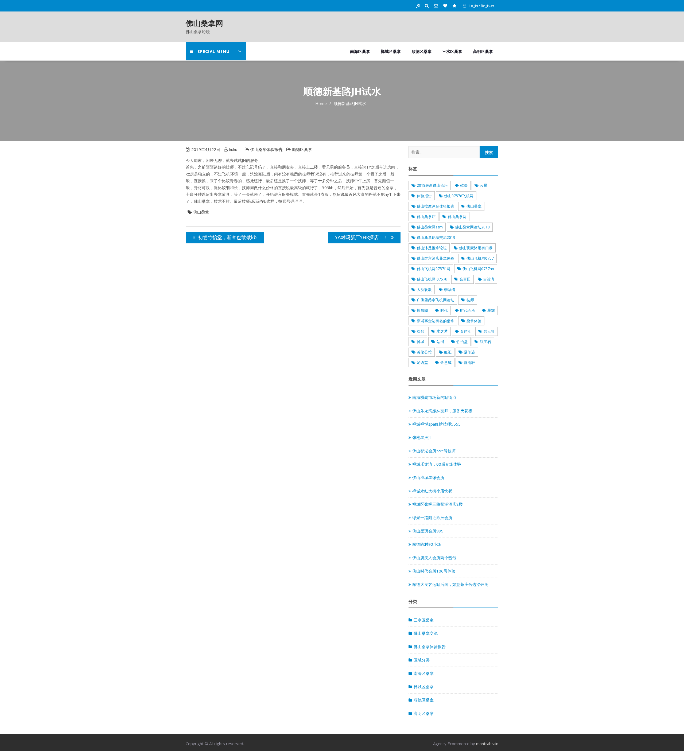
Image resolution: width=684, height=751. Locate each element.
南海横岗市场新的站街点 (434, 397)
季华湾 (449, 289)
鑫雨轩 (469, 362)
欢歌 (420, 331)
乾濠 (464, 185)
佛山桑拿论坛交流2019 (436, 237)
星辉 (491, 310)
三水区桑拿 (452, 51)
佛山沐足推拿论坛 (432, 247)
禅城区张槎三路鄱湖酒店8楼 (437, 504)
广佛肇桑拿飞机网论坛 (435, 299)
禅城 (420, 341)
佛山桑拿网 (204, 23)
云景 (483, 185)
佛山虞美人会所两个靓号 (434, 557)
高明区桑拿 (483, 51)
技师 (470, 299)
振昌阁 (422, 310)
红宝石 (485, 341)
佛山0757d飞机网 (458, 195)
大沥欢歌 (424, 289)
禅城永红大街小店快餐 (432, 490)
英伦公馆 (424, 352)
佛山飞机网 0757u (432, 279)
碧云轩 (489, 331)
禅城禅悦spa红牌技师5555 (436, 424)
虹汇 (448, 352)
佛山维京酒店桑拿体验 (435, 258)
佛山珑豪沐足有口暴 (476, 247)
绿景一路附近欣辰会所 (432, 517)
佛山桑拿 (201, 212)
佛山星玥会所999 (428, 531)
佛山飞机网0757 (480, 258)
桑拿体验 (474, 320)
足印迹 (469, 352)
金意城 (446, 362)
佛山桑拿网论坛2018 (472, 226)
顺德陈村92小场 (426, 544)
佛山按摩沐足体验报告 (435, 206)
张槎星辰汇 (422, 437)
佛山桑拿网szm (430, 226)
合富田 (465, 279)
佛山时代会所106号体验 (434, 571)
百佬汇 (465, 331)
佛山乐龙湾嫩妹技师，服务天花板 (442, 410)
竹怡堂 (462, 341)
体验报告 (424, 195)
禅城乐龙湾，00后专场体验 (436, 464)
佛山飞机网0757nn (478, 268)
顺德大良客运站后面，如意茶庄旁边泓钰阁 (450, 584)
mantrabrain (487, 743)
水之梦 (442, 331)
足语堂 (422, 362)
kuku (233, 149)
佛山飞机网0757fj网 (433, 268)
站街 (440, 341)
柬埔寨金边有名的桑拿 (435, 320)
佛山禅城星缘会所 (428, 477)
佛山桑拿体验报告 (266, 149)
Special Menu (213, 51)
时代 (444, 310)
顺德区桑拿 (421, 51)
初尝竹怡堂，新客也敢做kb (227, 237)
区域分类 (422, 660)
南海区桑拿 (360, 51)
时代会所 (467, 310)
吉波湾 (488, 279)
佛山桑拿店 (426, 216)
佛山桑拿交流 (426, 633)
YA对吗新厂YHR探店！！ (361, 237)
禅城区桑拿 (391, 51)
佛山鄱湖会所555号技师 (434, 450)
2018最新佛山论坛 (432, 185)
